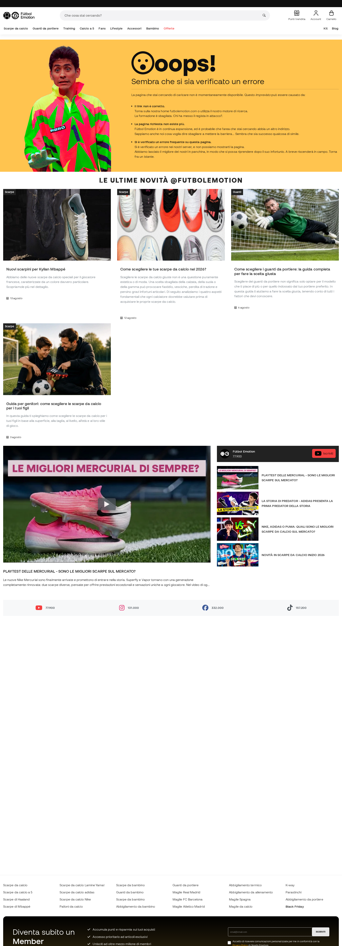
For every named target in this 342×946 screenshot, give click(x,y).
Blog (335, 28)
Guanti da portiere (46, 28)
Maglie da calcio (240, 906)
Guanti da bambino (129, 892)
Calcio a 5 (87, 28)
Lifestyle (116, 28)
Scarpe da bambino (130, 885)
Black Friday (295, 906)
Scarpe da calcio (16, 28)
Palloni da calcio (71, 906)
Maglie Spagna (240, 899)
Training (69, 28)
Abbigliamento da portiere (304, 899)
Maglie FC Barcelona (187, 899)
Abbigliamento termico (245, 885)
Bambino (152, 28)
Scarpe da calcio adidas (77, 892)
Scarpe (9, 192)
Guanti (237, 192)
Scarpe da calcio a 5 (17, 892)
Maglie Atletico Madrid (189, 906)
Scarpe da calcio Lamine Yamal (82, 885)
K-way (290, 885)
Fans (102, 28)
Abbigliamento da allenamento (251, 892)
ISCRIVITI (320, 932)
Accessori (134, 28)
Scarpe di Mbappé (16, 906)
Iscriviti (328, 453)
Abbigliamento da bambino (135, 906)
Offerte (169, 28)
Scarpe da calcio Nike (75, 899)
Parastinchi (294, 892)
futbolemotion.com (183, 111)
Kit (325, 28)
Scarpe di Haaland (16, 899)
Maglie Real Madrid (186, 892)
